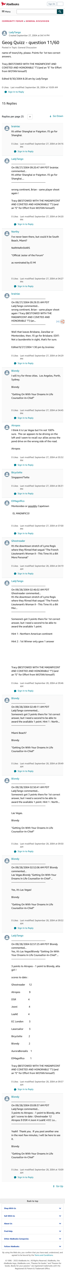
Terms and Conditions (44, 1255)
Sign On (51, 4)
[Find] (60, 11)
